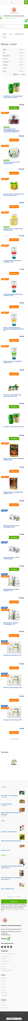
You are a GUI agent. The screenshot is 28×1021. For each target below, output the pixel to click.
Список (23, 74)
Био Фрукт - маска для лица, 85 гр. (14, 426)
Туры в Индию (5, 961)
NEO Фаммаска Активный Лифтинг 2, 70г (11, 590)
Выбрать (21, 49)
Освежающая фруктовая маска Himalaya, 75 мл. (13, 294)
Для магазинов (5, 956)
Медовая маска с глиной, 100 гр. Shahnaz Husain (13, 229)
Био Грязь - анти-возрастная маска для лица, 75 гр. (12, 395)
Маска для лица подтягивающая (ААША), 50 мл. (14, 459)
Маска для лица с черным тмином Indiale (11, 558)
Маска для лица (19, 34)
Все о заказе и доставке (8, 953)
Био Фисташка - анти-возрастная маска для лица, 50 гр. (14, 194)
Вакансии (3, 963)
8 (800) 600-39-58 (5, 931)
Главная (4, 34)
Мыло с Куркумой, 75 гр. (7, 888)
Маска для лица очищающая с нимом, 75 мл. (13, 362)
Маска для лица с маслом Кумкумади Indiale (11, 526)
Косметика (4, 992)
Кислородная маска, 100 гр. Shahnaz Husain (12, 162)
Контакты (4, 966)
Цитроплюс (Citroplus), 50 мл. (9, 831)
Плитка (17, 74)
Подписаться (14, 901)
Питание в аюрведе (6, 804)
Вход (12, 2)
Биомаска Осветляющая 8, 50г (13, 687)
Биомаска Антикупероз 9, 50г (12, 655)
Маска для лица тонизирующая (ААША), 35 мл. (13, 492)
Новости (3, 1005)
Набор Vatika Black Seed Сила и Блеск (11, 840)
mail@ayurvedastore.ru (10, 18)
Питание (3, 990)
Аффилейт (4, 958)
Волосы (3, 987)
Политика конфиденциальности (7, 969)
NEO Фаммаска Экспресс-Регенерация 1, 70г (11, 623)
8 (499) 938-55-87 (5, 935)
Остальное (4, 995)
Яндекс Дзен (4, 1007)
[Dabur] (14, 762)
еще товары (15, 739)
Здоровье (4, 977)
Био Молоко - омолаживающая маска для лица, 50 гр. (13, 96)
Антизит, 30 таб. (5, 850)
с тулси (4, 37)
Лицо (10, 34)
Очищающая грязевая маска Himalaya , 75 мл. (12, 261)
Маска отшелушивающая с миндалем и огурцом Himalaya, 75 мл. (14, 329)
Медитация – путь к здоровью (9, 795)
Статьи (3, 1002)
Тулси (22, 68)
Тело (2, 982)
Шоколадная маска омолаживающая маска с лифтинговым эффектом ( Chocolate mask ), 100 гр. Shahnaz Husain (13, 130)
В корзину (14, 108)
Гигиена (3, 980)
